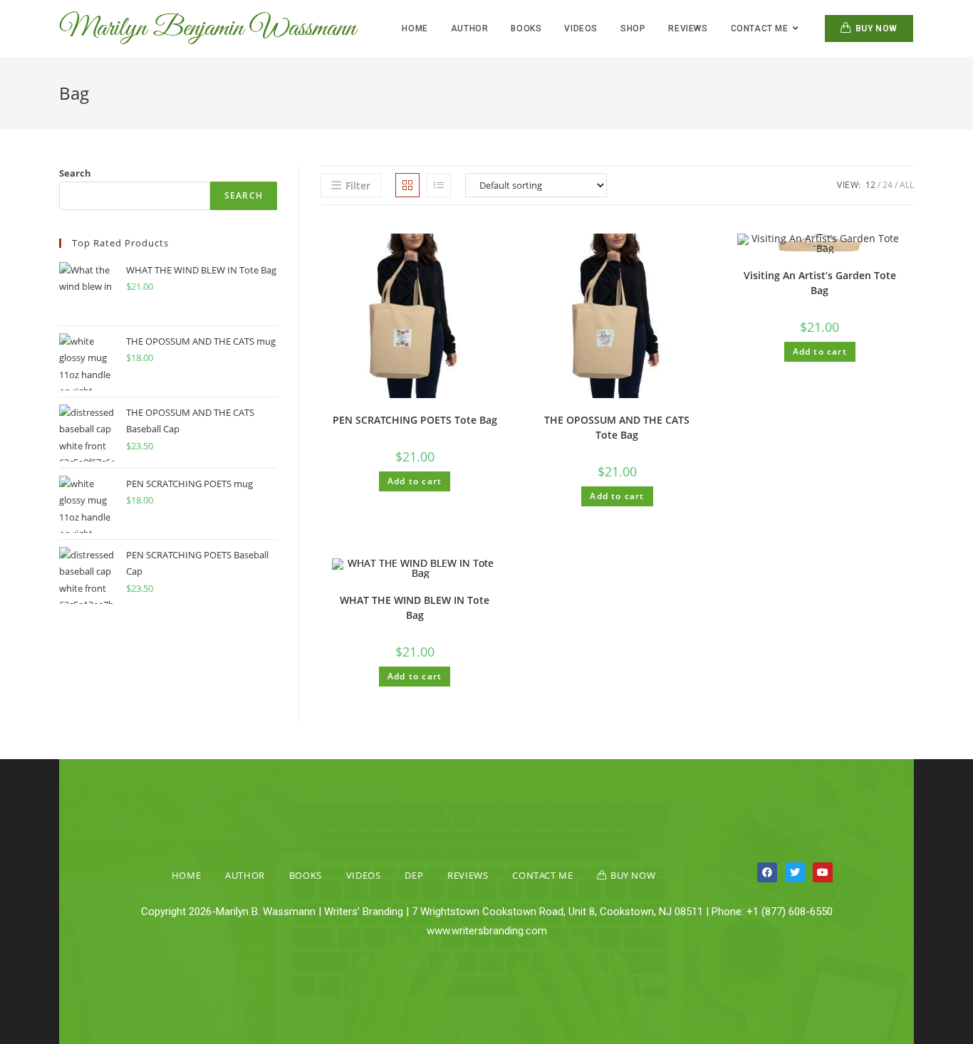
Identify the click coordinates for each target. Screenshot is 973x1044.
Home (186, 875)
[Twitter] (795, 872)
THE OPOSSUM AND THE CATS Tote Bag (617, 427)
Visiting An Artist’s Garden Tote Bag (820, 282)
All (907, 185)
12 (870, 185)
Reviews (467, 875)
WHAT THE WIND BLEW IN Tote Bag (414, 607)
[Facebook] (767, 872)
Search (75, 173)
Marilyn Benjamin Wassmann (207, 28)
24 (888, 185)
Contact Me (542, 875)
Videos (363, 875)
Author (245, 875)
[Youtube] (823, 872)
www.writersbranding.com (487, 930)
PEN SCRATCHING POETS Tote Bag (415, 420)
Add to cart (414, 481)
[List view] (439, 185)
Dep (414, 875)
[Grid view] (407, 185)
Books (305, 875)
